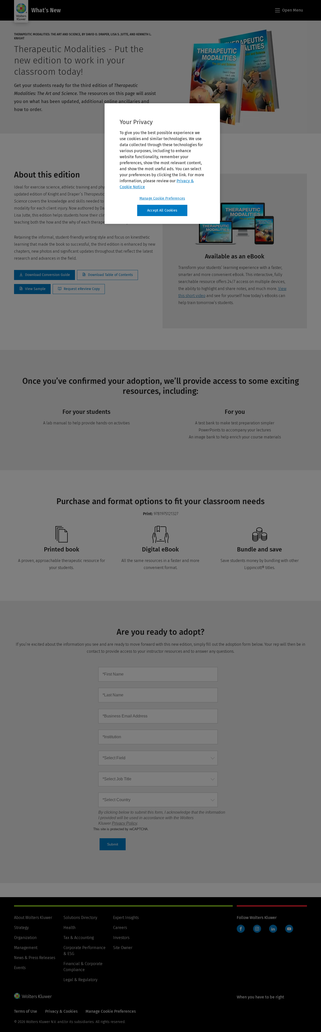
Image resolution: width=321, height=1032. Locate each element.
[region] (162, 163)
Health (69, 927)
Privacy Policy (124, 823)
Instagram (257, 929)
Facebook (241, 929)
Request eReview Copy (79, 289)
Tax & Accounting (78, 937)
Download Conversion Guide (44, 275)
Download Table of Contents (107, 275)
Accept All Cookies (162, 210)
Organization (25, 937)
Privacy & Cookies (61, 1011)
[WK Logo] (33, 996)
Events (20, 967)
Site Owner (122, 947)
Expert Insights (126, 917)
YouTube (289, 929)
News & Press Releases (34, 957)
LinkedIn (273, 929)
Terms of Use (25, 1011)
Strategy (21, 927)
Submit (112, 844)
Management (25, 947)
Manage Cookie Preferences (162, 198)
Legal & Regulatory (80, 979)
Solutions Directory (80, 917)
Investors (121, 937)
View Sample (32, 289)
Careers (120, 927)
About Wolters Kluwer (33, 917)
